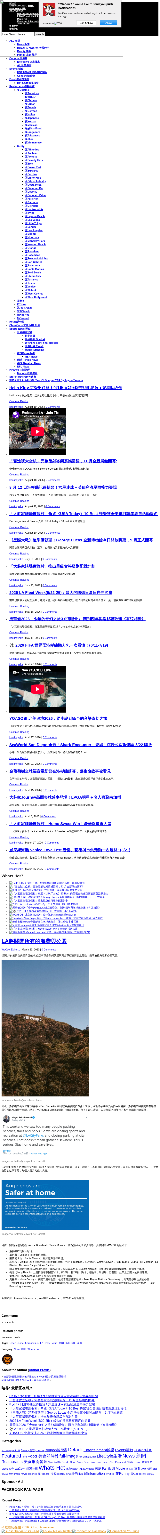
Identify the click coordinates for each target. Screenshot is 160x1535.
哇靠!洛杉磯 (13, 1527)
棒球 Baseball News (29, 363)
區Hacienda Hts (34, 209)
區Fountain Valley (35, 195)
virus (54, 1343)
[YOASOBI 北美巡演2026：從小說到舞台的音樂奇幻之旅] (42, 914)
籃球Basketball (26, 353)
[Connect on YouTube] (123, 1531)
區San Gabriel (33, 262)
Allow (108, 22)
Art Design (7, 1450)
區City (20, 146)
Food (24, 1457)
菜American (32, 93)
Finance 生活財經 (19, 369)
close (21, 1343)
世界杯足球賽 (24, 332)
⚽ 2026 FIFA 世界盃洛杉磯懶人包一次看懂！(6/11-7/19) (58, 645)
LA (41, 1343)
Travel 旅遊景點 (143, 1462)
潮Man (5, 1474)
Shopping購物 (54, 1462)
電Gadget (136, 1473)
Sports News (69, 1462)
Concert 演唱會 (26, 75)
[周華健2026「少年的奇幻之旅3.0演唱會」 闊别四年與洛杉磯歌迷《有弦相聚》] (55, 907)
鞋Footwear (148, 1474)
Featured (11, 1455)
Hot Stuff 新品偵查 (28, 82)
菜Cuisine (23, 89)
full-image (69, 1456)
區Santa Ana (32, 265)
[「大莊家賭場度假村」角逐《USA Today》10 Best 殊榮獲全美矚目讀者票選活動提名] (58, 893)
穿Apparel (44, 1473)
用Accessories (28, 1473)
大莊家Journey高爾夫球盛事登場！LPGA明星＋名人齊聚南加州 (65, 797)
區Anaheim (31, 153)
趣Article (110, 1474)
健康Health (72, 1468)
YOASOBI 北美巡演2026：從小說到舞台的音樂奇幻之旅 (58, 718)
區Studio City (33, 276)
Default (75, 1449)
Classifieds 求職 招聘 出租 (24, 325)
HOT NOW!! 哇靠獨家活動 (32, 72)
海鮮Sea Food (33, 128)
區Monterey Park (35, 240)
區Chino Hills (33, 177)
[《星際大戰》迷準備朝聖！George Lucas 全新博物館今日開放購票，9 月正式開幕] (57, 897)
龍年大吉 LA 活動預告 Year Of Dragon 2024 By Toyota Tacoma (46, 380)
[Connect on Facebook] (89, 1531)
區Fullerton (31, 198)
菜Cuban (30, 103)
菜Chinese (31, 100)
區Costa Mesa (33, 184)
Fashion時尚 (143, 1450)
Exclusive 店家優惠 (28, 61)
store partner (102, 1462)
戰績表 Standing (34, 349)
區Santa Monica (34, 269)
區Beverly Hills (34, 160)
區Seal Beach (33, 272)
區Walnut (30, 290)
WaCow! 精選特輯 (26, 1468)
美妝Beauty (58, 1473)
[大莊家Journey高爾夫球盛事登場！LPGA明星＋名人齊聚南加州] (46, 925)
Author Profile (39, 1370)
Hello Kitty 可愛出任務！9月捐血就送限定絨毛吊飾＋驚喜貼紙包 (65, 388)
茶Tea (20, 300)
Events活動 (124, 1450)
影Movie (118, 1468)
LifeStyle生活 (109, 1456)
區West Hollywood (36, 297)
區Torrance (31, 279)
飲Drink (21, 304)
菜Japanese (32, 118)
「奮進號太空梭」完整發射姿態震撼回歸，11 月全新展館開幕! (63, 461)
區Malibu (30, 233)
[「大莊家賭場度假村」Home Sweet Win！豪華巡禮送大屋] (43, 928)
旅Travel (140, 1468)
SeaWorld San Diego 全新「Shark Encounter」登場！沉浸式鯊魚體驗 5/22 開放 (80, 745)
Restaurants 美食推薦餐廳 (24, 1461)
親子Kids (77, 1473)
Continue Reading (19, 401)
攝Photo (129, 1469)
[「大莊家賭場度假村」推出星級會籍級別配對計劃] (38, 900)
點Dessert (23, 318)
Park (47, 1343)
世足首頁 (30, 335)
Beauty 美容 (28, 1450)
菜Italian (30, 114)
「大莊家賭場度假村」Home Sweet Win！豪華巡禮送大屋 (60, 823)
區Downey (31, 191)
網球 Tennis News (27, 359)
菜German (31, 110)
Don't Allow (86, 22)
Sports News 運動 (19, 328)
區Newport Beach (35, 244)
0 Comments (53, 406)
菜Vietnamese (33, 142)
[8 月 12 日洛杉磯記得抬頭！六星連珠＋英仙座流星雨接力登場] (45, 890)
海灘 (79, 1343)
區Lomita (30, 226)
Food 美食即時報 (19, 79)
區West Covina (34, 293)
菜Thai (29, 139)
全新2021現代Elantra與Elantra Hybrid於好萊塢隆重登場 (35, 1376)
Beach (12, 1343)
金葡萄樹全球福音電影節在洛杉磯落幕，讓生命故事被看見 (60, 771)
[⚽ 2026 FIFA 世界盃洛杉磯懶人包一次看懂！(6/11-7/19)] (42, 911)
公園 (61, 1343)
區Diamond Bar (34, 188)
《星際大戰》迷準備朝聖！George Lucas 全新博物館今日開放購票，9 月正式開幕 (81, 540)
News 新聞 (20, 1349)
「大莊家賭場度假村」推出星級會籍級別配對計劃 (52, 566)
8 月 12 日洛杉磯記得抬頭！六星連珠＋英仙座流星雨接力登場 (63, 487)
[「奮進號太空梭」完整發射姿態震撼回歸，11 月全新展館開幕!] (46, 886)
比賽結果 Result (34, 346)
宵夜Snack (23, 311)
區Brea (29, 163)
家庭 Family (103, 1468)
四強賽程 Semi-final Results (41, 342)
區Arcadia (31, 156)
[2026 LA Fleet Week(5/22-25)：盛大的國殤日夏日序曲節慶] (43, 904)
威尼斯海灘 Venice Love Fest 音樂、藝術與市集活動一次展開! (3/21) (69, 850)
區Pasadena (32, 251)
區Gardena (31, 202)
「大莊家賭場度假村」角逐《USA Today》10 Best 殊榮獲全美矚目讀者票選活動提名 (83, 514)
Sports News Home (86, 1462)
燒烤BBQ (30, 96)
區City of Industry (35, 181)
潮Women (14, 1473)
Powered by (48, 23)
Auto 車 (16, 1450)
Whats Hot (33, 1349)
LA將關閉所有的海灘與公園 (34, 941)
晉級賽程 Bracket (35, 339)
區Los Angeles (34, 230)
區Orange (30, 247)
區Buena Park (33, 167)
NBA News (31, 356)
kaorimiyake (16, 406)
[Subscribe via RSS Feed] (20, 1531)
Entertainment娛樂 (99, 1450)
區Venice (30, 286)
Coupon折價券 (55, 1450)
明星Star (152, 1468)
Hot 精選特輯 (16, 321)
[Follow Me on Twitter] (56, 1531)
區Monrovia (32, 237)
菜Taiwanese (32, 135)
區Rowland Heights (36, 258)
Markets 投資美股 (27, 373)
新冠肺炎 (70, 1343)
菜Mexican (31, 125)
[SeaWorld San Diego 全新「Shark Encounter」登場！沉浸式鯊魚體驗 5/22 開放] (56, 918)
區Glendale (31, 205)
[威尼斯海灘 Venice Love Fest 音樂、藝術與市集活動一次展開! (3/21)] (49, 932)
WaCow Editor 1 (11, 949)
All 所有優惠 (24, 65)
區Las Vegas (32, 219)
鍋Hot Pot (23, 314)
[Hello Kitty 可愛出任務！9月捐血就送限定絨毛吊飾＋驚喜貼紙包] (47, 883)
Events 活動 (16, 68)
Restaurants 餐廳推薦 (22, 86)
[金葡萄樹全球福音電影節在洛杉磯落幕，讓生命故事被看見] (43, 921)
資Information (94, 1473)
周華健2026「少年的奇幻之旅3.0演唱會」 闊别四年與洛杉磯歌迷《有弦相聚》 (77, 619)
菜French (30, 107)
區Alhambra (32, 149)
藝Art (68, 1474)
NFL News (23, 366)
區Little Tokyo (33, 223)
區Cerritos (31, 174)
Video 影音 (8, 1468)
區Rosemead (32, 255)
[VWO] (58, 23)
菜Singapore (32, 132)
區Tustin (30, 283)
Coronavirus (32, 1343)
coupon (40, 1450)
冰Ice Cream (24, 307)
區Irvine (29, 212)
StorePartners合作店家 (22, 376)
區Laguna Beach (35, 216)
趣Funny (122, 1473)
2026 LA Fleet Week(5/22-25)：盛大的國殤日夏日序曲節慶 (60, 592)
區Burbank (31, 170)
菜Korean (30, 121)
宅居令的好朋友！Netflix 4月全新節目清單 (25, 1380)
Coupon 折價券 (18, 58)
